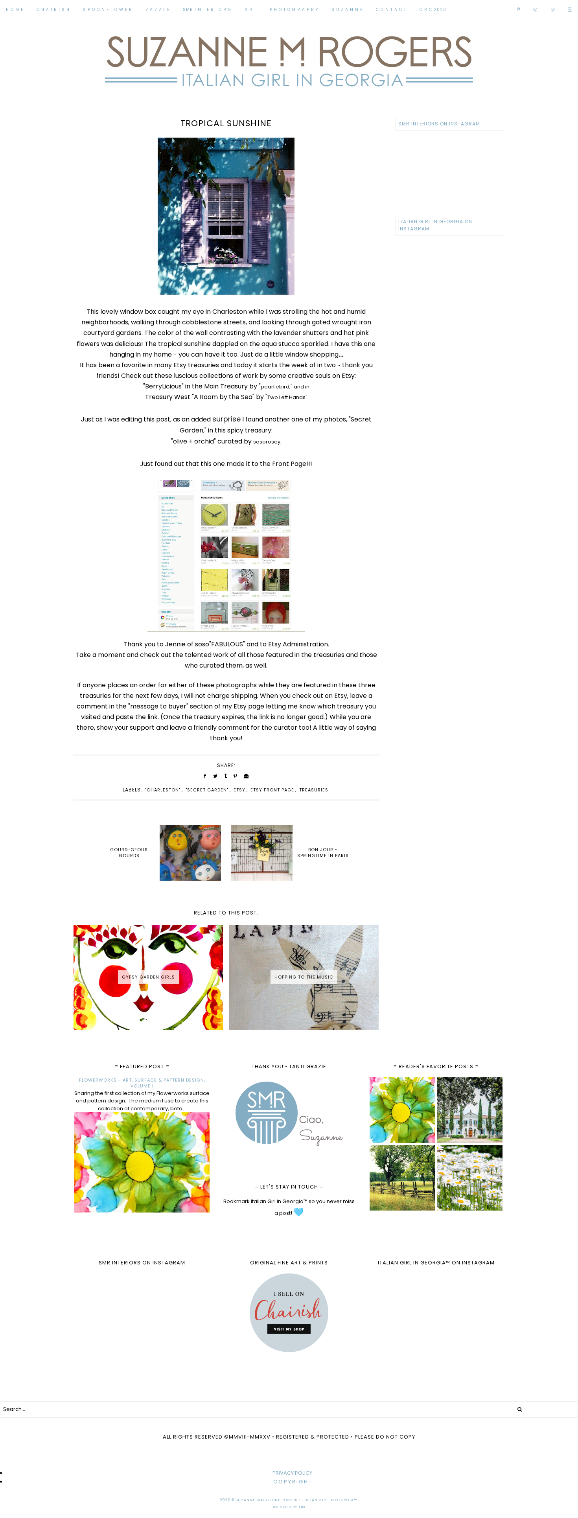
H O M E (14, 10)
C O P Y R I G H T (292, 1481)
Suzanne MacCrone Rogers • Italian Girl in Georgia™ (296, 1500)
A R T (250, 10)
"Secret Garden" (207, 790)
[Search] (520, 1409)
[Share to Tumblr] (225, 776)
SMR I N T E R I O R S (207, 10)
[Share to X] (215, 776)
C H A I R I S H (53, 10)
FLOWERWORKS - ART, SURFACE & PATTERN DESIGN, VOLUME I (142, 1083)
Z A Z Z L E (157, 10)
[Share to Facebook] (205, 776)
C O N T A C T (391, 10)
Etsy (239, 790)
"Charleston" (162, 790)
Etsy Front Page (272, 790)
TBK (302, 1507)
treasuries (313, 790)
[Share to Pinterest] (235, 776)
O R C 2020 (433, 10)
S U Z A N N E (347, 10)
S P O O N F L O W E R (107, 10)
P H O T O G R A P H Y (294, 10)
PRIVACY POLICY (292, 1473)
